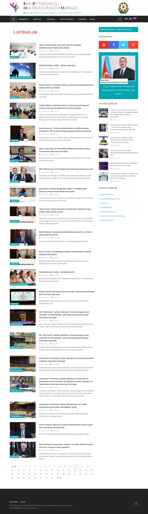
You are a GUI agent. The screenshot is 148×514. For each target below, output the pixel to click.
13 (82, 466)
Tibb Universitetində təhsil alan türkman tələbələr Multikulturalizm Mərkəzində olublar (60, 46)
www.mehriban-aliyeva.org (110, 199)
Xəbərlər (14, 57)
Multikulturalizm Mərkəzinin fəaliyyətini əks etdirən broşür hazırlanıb (123, 164)
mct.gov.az (104, 203)
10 (65, 466)
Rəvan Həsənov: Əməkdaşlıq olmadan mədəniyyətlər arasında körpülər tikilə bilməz (65, 252)
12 (76, 466)
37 (52, 474)
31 (18, 474)
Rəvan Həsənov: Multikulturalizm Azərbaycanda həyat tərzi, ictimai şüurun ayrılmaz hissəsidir (121, 140)
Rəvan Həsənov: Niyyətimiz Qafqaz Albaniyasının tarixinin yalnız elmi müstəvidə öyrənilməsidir (66, 426)
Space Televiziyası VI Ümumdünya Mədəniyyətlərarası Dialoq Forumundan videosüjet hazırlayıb (64, 149)
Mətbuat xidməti (66, 19)
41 (75, 474)
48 (29, 478)
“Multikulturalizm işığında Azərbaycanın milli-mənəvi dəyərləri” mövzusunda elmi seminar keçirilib (124, 175)
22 (52, 470)
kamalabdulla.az (106, 207)
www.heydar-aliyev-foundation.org (113, 216)
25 (69, 470)
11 (70, 466)
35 (41, 474)
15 (12, 470)
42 (80, 474)
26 (75, 470)
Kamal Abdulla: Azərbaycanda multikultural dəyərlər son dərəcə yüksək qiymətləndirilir (65, 233)
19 (35, 470)
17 (24, 470)
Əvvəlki (14, 466)
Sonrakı (59, 478)
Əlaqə (92, 19)
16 (18, 470)
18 (29, 470)
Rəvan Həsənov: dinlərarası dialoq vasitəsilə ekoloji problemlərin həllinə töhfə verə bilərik (66, 86)
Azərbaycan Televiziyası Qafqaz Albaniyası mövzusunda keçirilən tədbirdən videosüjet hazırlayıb (66, 359)
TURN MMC (16, 508)
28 (86, 470)
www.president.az (107, 194)
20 (41, 470)
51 (46, 478)
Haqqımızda (23, 19)
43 (86, 474)
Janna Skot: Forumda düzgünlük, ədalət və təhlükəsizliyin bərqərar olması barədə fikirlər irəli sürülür (63, 190)
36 (46, 474)
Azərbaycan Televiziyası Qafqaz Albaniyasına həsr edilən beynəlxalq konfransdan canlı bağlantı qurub (63, 405)
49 (35, 478)
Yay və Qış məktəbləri (19, 284)
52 (52, 478)
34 (35, 474)
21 (46, 470)
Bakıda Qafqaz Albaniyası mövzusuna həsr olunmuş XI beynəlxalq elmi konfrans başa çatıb (66, 292)
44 (91, 474)
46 (18, 478)
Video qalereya (16, 324)
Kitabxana (82, 19)
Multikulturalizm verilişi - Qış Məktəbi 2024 (57, 272)
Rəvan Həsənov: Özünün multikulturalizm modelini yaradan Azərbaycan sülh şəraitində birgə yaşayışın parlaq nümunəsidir (65, 129)
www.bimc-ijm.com (107, 220)
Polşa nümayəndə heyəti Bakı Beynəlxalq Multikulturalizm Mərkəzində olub (124, 152)
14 (87, 466)
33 (29, 474)
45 (12, 478)
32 (24, 474)
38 (58, 474)
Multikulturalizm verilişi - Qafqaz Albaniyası (57, 65)
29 (91, 470)
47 (24, 478)
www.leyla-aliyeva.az (108, 212)
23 (58, 470)
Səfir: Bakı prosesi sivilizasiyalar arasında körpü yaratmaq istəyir (66, 169)
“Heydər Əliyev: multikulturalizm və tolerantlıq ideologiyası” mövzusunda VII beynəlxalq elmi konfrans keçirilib (64, 106)
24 (63, 470)
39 (63, 474)
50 (41, 478)
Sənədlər (37, 19)
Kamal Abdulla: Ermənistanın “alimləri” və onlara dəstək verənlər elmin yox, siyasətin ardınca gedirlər (66, 445)
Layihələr (50, 19)
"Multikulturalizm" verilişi (21, 77)
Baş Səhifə (14, 502)
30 (12, 474)
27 (80, 470)
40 (69, 474)
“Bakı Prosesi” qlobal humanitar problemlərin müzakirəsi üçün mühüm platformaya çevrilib (65, 210)
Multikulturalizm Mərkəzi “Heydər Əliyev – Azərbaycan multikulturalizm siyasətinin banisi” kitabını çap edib (124, 127)
